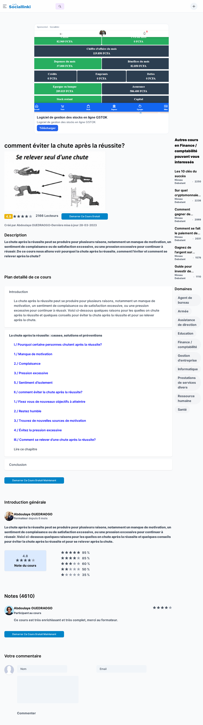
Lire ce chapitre (25, 449)
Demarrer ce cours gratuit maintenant (34, 480)
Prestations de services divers (187, 382)
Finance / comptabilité (187, 344)
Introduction (18, 292)
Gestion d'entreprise (187, 358)
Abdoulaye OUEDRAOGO (33, 225)
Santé (182, 409)
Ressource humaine (186, 398)
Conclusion (18, 465)
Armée (183, 311)
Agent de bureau (185, 300)
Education (185, 333)
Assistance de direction (187, 322)
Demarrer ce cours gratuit (84, 216)
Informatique (188, 369)
